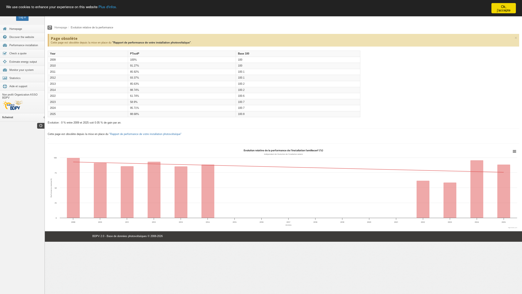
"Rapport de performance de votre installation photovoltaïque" (151, 42)
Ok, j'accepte (503, 8)
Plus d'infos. (107, 6)
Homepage (60, 27)
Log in (22, 17)
